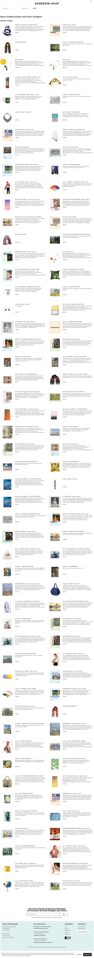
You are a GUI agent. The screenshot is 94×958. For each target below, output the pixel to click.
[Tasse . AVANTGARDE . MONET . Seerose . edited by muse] (7, 100)
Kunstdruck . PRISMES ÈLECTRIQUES (24, 566)
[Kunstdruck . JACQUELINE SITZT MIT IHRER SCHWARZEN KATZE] (7, 816)
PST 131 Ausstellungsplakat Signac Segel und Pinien (27, 269)
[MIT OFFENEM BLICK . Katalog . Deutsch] (7, 449)
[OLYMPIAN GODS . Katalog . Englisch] (55, 502)
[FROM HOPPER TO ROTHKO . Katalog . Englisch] (55, 694)
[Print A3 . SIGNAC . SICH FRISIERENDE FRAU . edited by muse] (7, 379)
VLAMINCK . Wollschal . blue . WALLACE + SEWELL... (75, 374)
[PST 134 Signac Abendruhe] (7, 834)
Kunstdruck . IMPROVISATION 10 (23, 758)
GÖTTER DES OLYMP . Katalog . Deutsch (25, 321)
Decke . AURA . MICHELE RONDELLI (24, 793)
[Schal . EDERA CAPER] (7, 47)
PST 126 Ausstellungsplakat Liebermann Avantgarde (27, 391)
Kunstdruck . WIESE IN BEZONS (70, 426)
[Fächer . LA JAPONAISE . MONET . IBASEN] (7, 694)
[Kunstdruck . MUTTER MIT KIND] (7, 362)
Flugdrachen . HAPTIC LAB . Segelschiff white (74, 129)
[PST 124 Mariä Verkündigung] (7, 152)
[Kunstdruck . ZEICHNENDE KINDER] (55, 170)
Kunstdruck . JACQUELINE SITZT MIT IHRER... (26, 811)
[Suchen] (15, 8)
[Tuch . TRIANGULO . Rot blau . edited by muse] (7, 187)
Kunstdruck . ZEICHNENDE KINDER (71, 164)
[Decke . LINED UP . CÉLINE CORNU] (55, 117)
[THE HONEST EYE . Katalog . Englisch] (55, 624)
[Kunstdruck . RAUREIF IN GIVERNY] (55, 100)
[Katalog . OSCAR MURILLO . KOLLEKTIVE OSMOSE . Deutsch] (7, 502)
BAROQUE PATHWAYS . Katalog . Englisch (25, 531)
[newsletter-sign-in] (64, 914)
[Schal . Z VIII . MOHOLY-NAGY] (55, 82)
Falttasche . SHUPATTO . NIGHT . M (71, 583)
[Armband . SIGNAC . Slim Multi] (55, 484)
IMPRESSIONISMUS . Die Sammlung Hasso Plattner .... (28, 583)
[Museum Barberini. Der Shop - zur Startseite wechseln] (47, 3)
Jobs (66, 926)
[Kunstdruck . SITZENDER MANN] (7, 624)
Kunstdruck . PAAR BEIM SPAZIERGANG (25, 846)
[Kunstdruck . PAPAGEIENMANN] (55, 572)
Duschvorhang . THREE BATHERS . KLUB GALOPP (27, 601)
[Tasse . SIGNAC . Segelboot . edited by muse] (7, 869)
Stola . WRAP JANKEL (20, 234)
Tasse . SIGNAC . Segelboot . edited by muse (25, 863)
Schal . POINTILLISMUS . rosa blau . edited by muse (27, 199)
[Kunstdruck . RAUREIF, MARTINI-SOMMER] (7, 659)
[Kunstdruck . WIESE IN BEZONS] (55, 432)
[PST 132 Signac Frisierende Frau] (55, 449)
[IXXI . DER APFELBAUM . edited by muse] (7, 711)
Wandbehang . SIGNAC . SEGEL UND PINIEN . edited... (28, 77)
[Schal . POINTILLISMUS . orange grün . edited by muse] (7, 414)
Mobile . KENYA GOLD (68, 251)
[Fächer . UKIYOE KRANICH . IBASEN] (7, 886)
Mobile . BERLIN (19, 59)
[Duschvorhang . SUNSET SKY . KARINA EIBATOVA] (55, 414)
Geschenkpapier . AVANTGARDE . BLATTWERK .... (75, 758)
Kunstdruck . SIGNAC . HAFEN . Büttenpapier (73, 531)
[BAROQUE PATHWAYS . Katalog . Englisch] (7, 537)
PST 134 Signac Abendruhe (21, 828)
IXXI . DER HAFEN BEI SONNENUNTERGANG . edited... (76, 601)
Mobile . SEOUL (66, 59)
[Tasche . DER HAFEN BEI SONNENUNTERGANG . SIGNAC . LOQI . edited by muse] (7, 781)
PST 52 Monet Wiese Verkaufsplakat (71, 880)
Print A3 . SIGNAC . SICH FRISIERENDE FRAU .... (27, 374)
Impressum (67, 934)
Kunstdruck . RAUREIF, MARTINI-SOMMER (25, 653)
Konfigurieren (87, 954)
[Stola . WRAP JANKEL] (7, 240)
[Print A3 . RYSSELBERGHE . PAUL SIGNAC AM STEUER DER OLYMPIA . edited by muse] (55, 554)
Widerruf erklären (83, 932)
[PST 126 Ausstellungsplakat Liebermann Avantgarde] (7, 397)
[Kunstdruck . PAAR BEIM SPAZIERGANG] (7, 851)
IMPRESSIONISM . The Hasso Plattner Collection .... (75, 723)
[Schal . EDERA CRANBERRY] (55, 711)
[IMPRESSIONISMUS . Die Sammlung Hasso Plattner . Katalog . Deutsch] (7, 589)
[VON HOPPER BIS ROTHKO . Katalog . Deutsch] (7, 170)
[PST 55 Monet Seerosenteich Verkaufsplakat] (55, 397)
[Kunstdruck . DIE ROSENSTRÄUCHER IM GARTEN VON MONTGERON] (55, 240)
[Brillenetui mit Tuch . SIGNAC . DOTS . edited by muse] (7, 676)
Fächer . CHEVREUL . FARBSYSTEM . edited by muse (75, 182)
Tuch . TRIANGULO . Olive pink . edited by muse (74, 846)
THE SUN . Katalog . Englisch (69, 216)
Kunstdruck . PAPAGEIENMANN (70, 566)
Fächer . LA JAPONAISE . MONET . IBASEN (25, 688)
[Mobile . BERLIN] (7, 65)
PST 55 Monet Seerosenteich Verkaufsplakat (73, 391)
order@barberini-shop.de (39, 935)
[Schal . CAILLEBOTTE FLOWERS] (7, 746)
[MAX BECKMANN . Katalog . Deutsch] (55, 642)
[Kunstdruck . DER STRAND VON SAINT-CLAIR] (7, 467)
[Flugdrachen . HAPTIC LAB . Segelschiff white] (55, 135)
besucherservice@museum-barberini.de (43, 942)
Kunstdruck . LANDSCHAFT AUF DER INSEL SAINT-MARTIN (29, 723)
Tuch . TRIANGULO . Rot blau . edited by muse (26, 182)
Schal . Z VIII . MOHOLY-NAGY (70, 77)
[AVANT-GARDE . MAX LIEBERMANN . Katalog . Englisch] (55, 205)
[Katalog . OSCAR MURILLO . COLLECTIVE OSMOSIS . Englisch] (7, 484)
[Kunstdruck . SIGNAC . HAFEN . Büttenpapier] (55, 537)
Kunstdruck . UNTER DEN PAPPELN (71, 286)
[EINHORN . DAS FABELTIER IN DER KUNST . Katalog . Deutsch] (7, 345)
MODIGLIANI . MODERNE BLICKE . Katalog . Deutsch (75, 863)
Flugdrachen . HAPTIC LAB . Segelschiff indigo (26, 24)
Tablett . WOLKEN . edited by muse (71, 811)
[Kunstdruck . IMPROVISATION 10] (7, 764)
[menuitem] (8, 8)
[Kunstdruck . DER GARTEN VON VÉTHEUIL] (55, 47)
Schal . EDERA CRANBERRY (69, 706)
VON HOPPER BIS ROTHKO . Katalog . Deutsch (26, 164)
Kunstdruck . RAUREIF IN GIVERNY (71, 94)
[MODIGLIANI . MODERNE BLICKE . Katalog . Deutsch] (55, 869)
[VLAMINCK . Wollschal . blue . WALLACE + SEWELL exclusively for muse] (55, 379)
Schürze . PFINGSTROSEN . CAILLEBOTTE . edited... (27, 549)
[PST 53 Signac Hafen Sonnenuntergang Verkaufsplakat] (7, 222)
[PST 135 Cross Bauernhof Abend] (55, 152)
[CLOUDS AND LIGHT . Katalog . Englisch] (55, 676)
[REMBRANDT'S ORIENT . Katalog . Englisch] (7, 257)
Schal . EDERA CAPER (20, 42)
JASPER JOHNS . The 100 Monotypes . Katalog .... (27, 426)
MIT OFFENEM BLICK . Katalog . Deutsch (25, 444)
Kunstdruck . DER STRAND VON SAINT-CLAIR (26, 461)
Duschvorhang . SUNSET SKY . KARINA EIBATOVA (75, 409)
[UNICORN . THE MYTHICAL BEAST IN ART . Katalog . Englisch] (55, 519)
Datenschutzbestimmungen (44, 917)
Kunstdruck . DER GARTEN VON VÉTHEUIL (73, 42)
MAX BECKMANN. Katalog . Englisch (71, 339)
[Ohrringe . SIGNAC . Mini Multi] (7, 310)
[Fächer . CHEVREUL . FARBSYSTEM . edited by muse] (55, 187)
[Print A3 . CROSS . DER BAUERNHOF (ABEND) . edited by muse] (55, 746)
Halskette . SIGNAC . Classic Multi (23, 112)
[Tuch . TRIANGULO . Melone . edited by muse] (55, 659)
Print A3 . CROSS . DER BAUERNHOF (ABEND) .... (75, 741)
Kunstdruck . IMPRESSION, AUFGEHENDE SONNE (27, 514)
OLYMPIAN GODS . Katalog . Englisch (72, 496)
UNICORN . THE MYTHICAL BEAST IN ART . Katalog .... (76, 514)
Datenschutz (68, 930)
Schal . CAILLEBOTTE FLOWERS (23, 741)
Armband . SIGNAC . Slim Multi (70, 479)
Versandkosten (81, 926)
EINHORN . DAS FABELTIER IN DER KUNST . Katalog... (28, 339)
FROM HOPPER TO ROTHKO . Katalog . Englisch (74, 688)
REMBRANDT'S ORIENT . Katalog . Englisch (25, 251)
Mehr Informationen (26, 955)
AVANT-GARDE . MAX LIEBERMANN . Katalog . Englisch (76, 199)
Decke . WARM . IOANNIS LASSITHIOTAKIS (73, 304)
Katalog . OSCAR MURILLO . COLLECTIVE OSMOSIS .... (28, 479)
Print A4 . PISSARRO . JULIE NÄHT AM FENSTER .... (75, 356)
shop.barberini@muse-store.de (41, 928)
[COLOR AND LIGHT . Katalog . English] (7, 135)
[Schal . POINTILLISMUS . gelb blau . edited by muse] (55, 781)
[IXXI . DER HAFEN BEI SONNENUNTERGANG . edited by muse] (55, 607)
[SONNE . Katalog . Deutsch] (55, 30)
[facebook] (66, 938)
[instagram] (69, 938)
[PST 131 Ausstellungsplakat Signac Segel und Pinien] (7, 275)
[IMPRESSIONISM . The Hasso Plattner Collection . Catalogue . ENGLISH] (55, 729)
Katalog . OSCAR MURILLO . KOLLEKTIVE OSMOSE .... (28, 496)
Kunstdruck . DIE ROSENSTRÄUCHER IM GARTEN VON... (76, 234)
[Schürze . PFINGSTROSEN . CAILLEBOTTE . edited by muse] (7, 554)
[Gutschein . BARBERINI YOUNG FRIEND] (55, 327)
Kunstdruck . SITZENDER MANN (23, 618)
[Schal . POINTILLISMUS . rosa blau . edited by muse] (7, 205)
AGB (66, 932)
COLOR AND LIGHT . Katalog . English (24, 129)
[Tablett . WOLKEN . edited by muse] (55, 816)
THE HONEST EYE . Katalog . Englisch (72, 618)
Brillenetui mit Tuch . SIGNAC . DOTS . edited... (26, 671)
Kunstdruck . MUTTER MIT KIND (23, 356)
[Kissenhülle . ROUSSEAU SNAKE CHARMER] (55, 275)
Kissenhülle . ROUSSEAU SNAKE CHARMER (73, 269)
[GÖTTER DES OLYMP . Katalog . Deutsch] (7, 327)
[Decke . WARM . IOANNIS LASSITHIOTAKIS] (55, 310)
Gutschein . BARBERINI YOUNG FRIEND (72, 321)
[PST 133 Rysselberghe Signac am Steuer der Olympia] (7, 642)
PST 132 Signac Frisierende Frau (70, 444)
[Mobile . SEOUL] (55, 65)
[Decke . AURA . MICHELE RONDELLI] (7, 799)
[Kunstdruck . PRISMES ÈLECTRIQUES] (7, 572)
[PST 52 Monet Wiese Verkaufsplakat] (55, 886)
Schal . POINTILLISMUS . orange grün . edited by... (27, 409)
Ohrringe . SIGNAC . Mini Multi (22, 304)
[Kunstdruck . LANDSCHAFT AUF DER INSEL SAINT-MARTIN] (7, 729)
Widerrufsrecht (81, 928)
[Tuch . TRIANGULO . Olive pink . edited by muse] (55, 851)
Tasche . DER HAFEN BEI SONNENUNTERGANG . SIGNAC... (29, 776)
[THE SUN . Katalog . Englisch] (55, 222)
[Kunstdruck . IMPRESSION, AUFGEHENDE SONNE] (7, 519)
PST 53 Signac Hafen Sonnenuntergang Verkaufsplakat (28, 216)
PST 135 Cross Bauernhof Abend (70, 147)
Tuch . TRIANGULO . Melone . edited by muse (73, 653)
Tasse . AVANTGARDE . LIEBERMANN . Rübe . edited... (28, 286)
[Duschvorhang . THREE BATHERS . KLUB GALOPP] (7, 607)
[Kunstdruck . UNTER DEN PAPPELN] (55, 292)
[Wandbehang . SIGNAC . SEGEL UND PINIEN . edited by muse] (7, 82)
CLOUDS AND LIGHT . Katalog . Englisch (72, 671)
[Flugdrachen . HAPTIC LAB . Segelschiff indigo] (7, 30)
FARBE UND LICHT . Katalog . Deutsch (72, 793)
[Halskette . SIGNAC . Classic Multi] (7, 117)
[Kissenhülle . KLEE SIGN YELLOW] (55, 467)
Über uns (67, 928)
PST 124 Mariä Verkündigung (22, 147)
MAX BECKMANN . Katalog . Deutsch (71, 636)
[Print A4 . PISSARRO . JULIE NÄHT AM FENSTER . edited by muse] (55, 362)
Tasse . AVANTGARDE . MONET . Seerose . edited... (27, 94)
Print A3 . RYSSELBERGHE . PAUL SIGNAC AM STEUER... (76, 549)
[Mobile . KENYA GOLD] (55, 257)
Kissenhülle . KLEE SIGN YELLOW (71, 461)
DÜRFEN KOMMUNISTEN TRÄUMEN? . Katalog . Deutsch (76, 828)
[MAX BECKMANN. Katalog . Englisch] (55, 345)
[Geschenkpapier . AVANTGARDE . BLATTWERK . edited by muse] (55, 764)
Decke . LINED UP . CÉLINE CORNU (71, 112)
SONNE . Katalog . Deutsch (69, 24)
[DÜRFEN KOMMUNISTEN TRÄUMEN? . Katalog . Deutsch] (55, 834)
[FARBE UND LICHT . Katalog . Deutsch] (55, 799)
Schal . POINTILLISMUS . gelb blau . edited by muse (75, 776)
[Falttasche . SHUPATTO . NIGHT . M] (55, 589)
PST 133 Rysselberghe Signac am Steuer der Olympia (28, 636)
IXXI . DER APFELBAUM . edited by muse (25, 706)
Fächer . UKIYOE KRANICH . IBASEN (24, 880)
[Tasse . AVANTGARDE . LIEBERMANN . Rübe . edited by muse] (7, 292)
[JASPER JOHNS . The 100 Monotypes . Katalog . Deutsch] (7, 432)
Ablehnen (79, 954)
